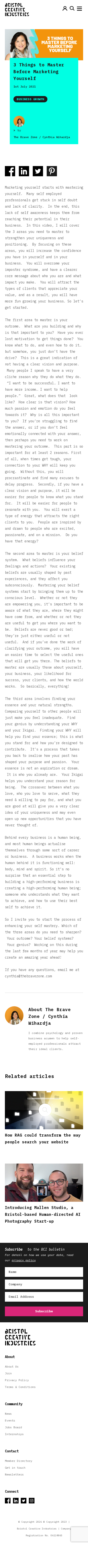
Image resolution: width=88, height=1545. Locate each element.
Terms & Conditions (20, 1387)
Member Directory (18, 1461)
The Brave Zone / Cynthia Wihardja (41, 137)
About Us (12, 1366)
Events (10, 1420)
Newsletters (14, 1474)
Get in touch (15, 1467)
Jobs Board (13, 1427)
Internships (14, 1434)
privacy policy (24, 1260)
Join (8, 1373)
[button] (79, 10)
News (8, 1413)
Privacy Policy (17, 1380)
